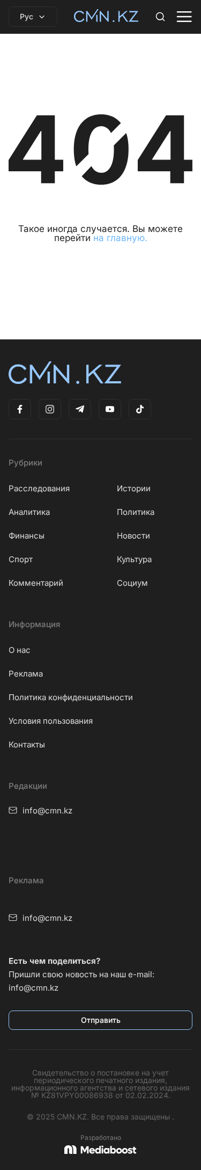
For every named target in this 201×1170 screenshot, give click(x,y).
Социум (132, 583)
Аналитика (29, 512)
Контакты (27, 744)
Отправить (101, 1019)
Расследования (39, 488)
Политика (135, 512)
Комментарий (36, 583)
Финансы (26, 536)
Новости (133, 536)
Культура (134, 559)
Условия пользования (51, 721)
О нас (20, 650)
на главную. (120, 237)
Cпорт (21, 559)
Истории (134, 488)
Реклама (26, 673)
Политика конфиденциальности (71, 697)
